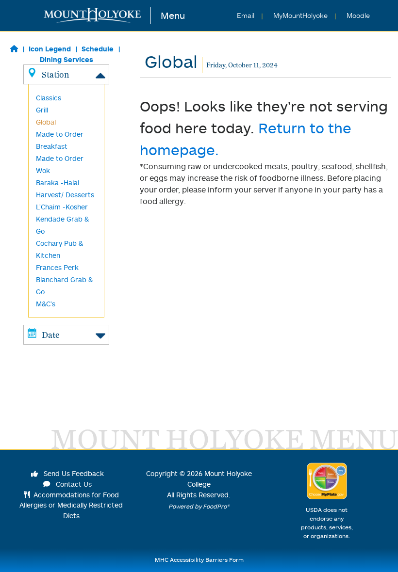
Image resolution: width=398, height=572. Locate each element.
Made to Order (59, 158)
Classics (48, 98)
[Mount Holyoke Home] (97, 15)
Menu (173, 15)
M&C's (45, 304)
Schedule (98, 49)
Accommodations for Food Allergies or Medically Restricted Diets (71, 505)
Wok (43, 170)
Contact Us (73, 484)
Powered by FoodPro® (199, 506)
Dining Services (66, 59)
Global (46, 122)
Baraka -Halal (57, 182)
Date (51, 335)
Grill (42, 110)
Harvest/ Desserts (65, 195)
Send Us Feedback (73, 473)
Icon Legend (50, 49)
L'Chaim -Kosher (62, 207)
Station (55, 74)
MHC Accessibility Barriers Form (199, 559)
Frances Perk (57, 267)
